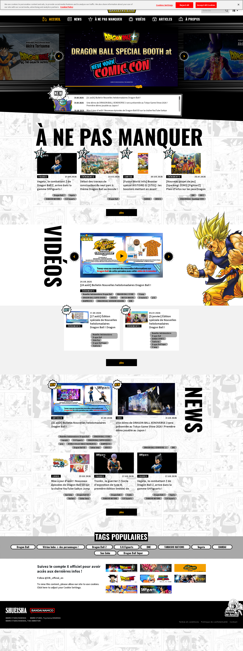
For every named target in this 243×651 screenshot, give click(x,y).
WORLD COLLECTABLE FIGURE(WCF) (82, 443)
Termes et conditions (189, 622)
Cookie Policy (66, 7)
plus (121, 212)
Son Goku (68, 494)
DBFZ (202, 195)
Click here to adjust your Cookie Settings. (59, 587)
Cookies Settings (164, 5)
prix (140, 297)
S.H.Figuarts (70, 198)
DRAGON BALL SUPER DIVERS (142, 294)
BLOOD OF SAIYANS (90, 301)
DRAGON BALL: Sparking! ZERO (192, 198)
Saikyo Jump (121, 294)
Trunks (129, 494)
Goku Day (96, 340)
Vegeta (72, 195)
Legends (65, 440)
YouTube (71, 498)
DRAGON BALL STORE (102, 436)
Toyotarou (96, 345)
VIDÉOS (141, 19)
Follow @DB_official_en (50, 577)
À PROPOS (192, 19)
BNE (193, 195)
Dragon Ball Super (100, 342)
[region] (118, 104)
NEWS (78, 19)
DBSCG (158, 198)
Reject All (184, 5)
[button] (59, 56)
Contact (233, 622)
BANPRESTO (107, 301)
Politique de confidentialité (214, 622)
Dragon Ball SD (79, 447)
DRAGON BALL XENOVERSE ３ (155, 447)
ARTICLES (165, 19)
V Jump (154, 347)
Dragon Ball (113, 198)
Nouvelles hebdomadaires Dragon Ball (97, 294)
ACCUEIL (55, 19)
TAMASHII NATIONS (53, 198)
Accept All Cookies (206, 5)
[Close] (238, 4)
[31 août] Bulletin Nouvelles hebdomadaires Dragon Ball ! (113, 97)
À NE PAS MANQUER (108, 19)
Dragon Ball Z (59, 195)
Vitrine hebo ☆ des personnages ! (61, 547)
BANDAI (147, 198)
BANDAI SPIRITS (124, 301)
